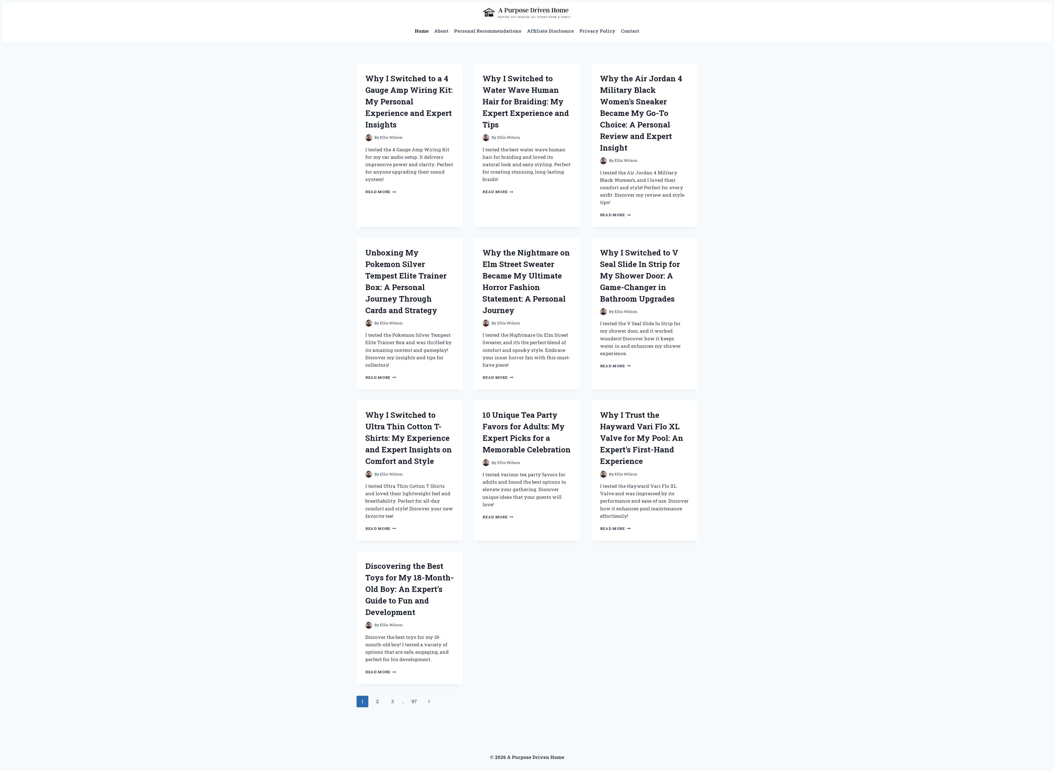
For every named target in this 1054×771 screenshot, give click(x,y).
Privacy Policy (597, 31)
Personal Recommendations (487, 31)
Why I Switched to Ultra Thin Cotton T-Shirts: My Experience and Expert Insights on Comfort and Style (408, 438)
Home (422, 31)
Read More (380, 191)
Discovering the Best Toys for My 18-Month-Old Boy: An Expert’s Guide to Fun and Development (409, 589)
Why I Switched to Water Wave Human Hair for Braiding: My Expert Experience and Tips (526, 101)
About (441, 31)
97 (414, 701)
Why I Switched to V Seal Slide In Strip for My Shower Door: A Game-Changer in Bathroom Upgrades (640, 275)
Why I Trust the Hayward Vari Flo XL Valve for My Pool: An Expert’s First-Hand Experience (641, 438)
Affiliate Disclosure (550, 31)
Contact (630, 31)
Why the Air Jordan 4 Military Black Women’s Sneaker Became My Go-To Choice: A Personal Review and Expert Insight (641, 113)
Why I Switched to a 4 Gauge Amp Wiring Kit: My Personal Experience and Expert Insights (409, 101)
